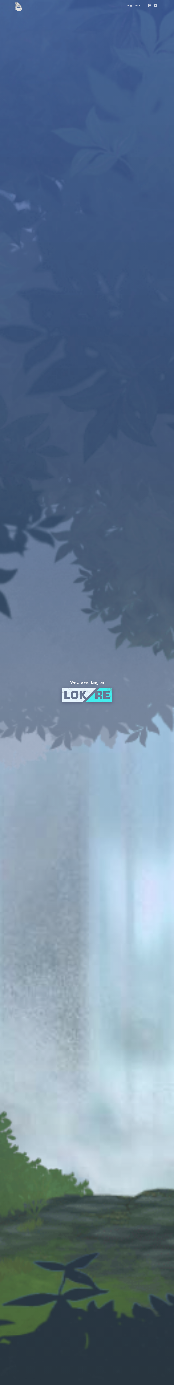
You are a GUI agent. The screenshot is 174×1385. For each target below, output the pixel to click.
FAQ (137, 5)
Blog (129, 5)
